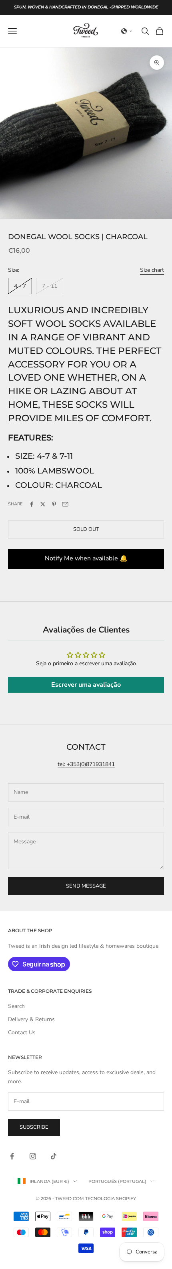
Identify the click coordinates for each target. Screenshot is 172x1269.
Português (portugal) (117, 1181)
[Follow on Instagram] (33, 1156)
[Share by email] (65, 504)
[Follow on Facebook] (12, 1156)
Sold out (86, 529)
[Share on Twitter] (43, 504)
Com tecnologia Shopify (104, 1198)
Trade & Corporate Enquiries (50, 991)
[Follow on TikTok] (54, 1156)
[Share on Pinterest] (54, 504)
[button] (127, 31)
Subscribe (34, 1127)
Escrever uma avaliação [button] (86, 684)
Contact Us (22, 1032)
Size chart (152, 270)
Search (16, 1006)
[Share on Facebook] (31, 504)
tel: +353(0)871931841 (86, 764)
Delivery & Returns (31, 1019)
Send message (86, 886)
